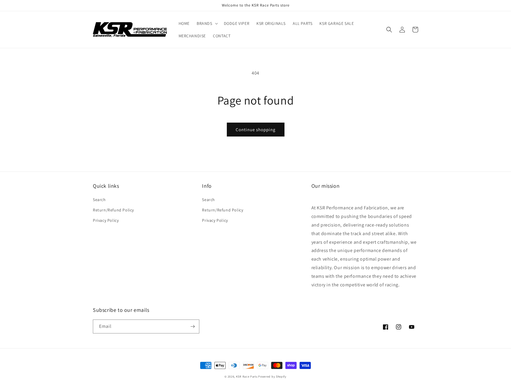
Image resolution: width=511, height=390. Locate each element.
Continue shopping (256, 129)
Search (99, 199)
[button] (206, 23)
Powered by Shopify (272, 376)
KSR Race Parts (247, 376)
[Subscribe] (192, 326)
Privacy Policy (106, 220)
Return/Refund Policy (113, 210)
